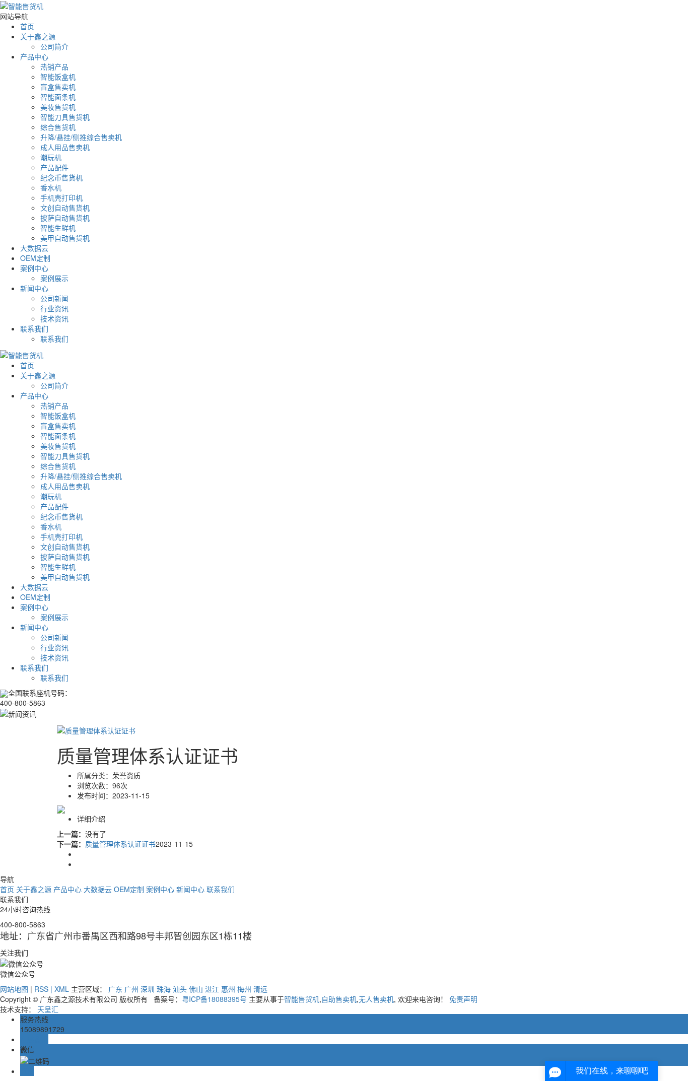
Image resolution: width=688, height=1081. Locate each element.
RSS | (44, 989)
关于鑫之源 (37, 36)
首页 (27, 26)
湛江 (212, 989)
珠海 (164, 989)
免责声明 (463, 999)
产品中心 (34, 56)
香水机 (50, 187)
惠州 (228, 989)
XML (61, 989)
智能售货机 (301, 999)
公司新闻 (54, 298)
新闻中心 (34, 288)
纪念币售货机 (61, 177)
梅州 (244, 989)
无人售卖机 (376, 999)
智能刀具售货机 (65, 117)
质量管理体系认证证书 (120, 844)
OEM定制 (35, 258)
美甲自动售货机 (65, 238)
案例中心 (34, 268)
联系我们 (34, 328)
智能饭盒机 (58, 77)
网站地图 (14, 989)
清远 (260, 989)
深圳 (148, 989)
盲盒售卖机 (58, 87)
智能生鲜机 (58, 228)
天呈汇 (47, 1009)
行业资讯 (54, 308)
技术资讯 (54, 318)
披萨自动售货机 (65, 218)
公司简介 (54, 46)
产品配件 (54, 167)
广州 (131, 989)
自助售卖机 (339, 999)
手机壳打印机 (61, 197)
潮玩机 (50, 157)
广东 (115, 989)
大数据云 (34, 248)
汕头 (180, 989)
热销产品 (54, 66)
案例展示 (54, 278)
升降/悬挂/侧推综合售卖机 (81, 137)
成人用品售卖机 (65, 147)
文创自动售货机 (65, 207)
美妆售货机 (58, 107)
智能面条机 (58, 97)
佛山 (196, 989)
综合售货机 (58, 127)
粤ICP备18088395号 (214, 999)
